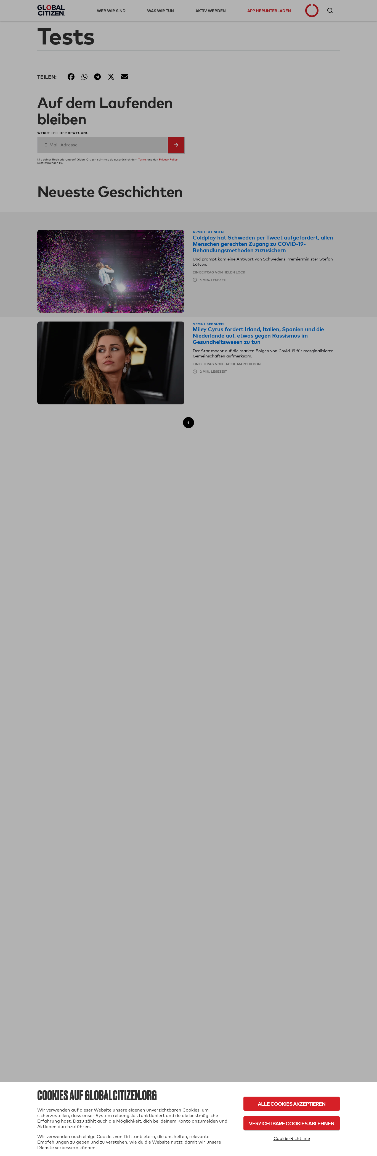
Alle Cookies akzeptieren (291, 1103)
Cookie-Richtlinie (292, 1138)
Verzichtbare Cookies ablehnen (291, 1123)
